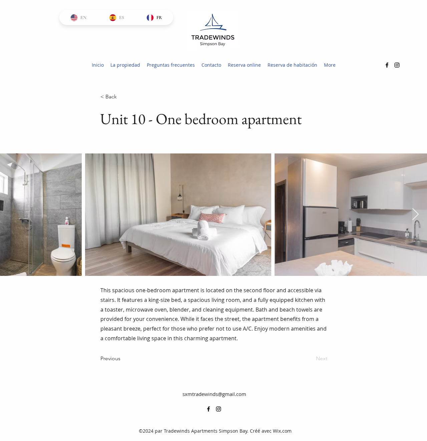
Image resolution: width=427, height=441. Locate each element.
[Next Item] (415, 214)
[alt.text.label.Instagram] (397, 65)
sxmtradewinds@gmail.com (214, 394)
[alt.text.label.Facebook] (387, 65)
